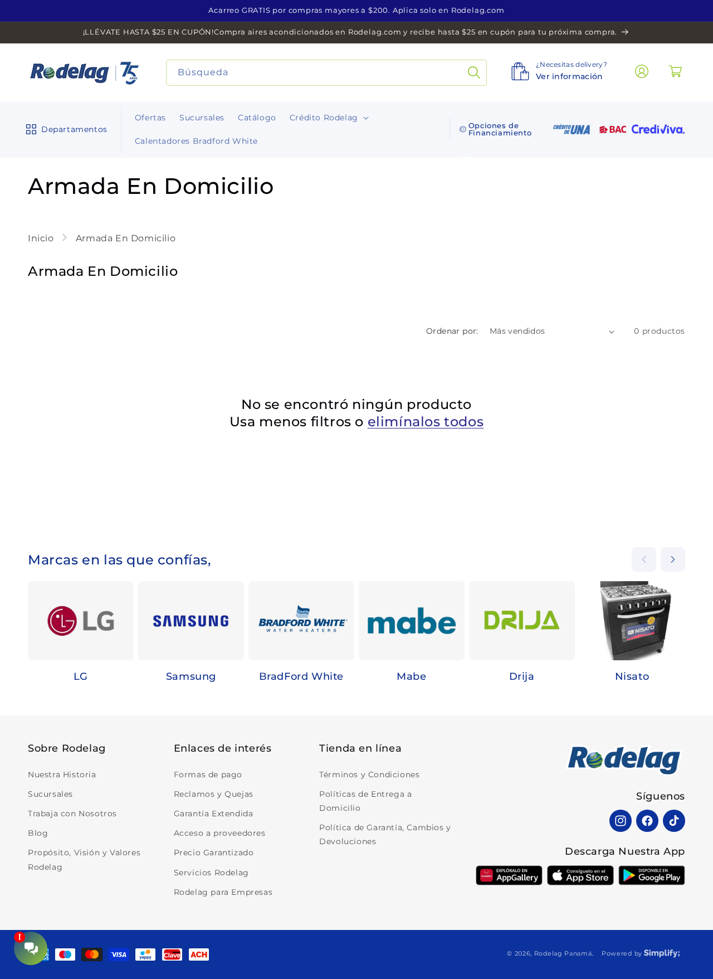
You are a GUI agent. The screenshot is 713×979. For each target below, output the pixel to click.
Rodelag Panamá (563, 953)
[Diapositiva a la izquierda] (644, 559)
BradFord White (301, 676)
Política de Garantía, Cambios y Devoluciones (385, 834)
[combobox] (327, 72)
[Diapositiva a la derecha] (673, 559)
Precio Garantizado (214, 853)
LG (81, 676)
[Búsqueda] (474, 72)
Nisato (632, 676)
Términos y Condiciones (369, 774)
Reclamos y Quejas (213, 794)
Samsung (191, 676)
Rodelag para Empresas (223, 892)
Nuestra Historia (62, 774)
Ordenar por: (452, 331)
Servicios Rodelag (211, 873)
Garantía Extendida (213, 813)
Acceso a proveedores (220, 833)
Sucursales (50, 794)
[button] (64, 129)
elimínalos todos (426, 421)
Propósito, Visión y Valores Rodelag (84, 859)
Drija (522, 676)
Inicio (42, 238)
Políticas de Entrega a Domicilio (365, 801)
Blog (38, 833)
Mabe (411, 676)
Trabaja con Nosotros (72, 813)
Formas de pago (208, 774)
